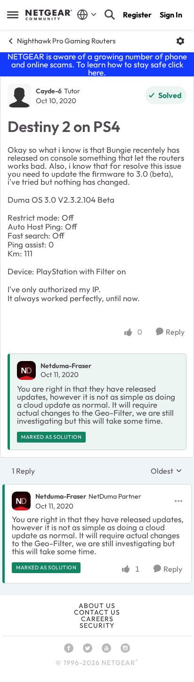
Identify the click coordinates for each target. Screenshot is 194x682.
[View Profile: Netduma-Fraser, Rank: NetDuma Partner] (21, 501)
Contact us (97, 612)
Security (97, 625)
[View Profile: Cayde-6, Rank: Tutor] (19, 95)
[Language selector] (87, 14)
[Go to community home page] (48, 15)
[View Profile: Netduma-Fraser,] (26, 370)
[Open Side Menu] (12, 15)
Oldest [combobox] (166, 471)
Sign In (171, 14)
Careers (97, 619)
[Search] (109, 14)
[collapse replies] (97, 488)
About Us (97, 605)
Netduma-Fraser (65, 365)
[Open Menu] (180, 41)
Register (137, 14)
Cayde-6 (49, 91)
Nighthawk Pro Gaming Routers (66, 40)
